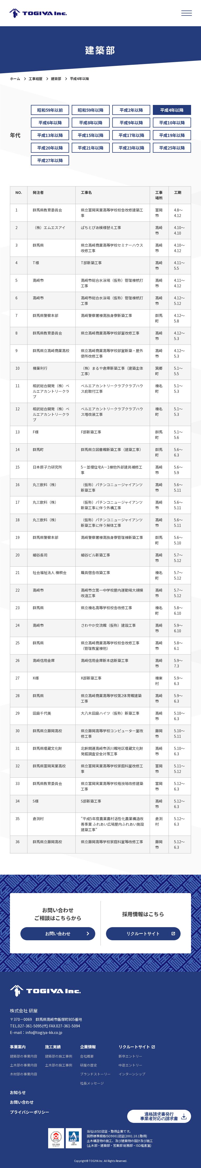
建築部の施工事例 (58, 1056)
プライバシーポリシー (29, 1112)
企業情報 (88, 1046)
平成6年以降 (50, 122)
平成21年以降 (90, 148)
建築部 (56, 78)
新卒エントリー (130, 1056)
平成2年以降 (131, 110)
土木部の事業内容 (23, 1065)
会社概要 (87, 1056)
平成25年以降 (172, 148)
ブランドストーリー (95, 1073)
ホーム (15, 78)
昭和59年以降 (90, 110)
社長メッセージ (92, 1083)
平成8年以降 (90, 122)
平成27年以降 (50, 160)
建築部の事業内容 (23, 1056)
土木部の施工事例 (58, 1065)
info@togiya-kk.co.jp (43, 1032)
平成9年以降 (131, 122)
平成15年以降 (90, 135)
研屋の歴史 (88, 1065)
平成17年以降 (131, 135)
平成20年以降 (50, 148)
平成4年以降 (171, 110)
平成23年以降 (131, 148)
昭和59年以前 (50, 110)
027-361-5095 (30, 1025)
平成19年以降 (172, 135)
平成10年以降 (172, 122)
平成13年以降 (50, 135)
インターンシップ (132, 1073)
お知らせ (18, 1092)
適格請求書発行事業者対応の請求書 (159, 1116)
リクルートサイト (143, 933)
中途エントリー (130, 1065)
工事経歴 (35, 78)
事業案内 (18, 1046)
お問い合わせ (57, 933)
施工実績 (53, 1046)
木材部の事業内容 (23, 1073)
